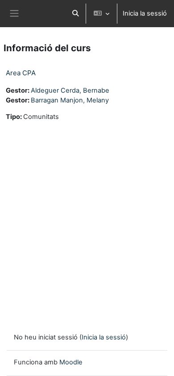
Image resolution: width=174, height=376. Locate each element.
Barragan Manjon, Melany (70, 100)
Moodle (71, 362)
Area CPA (21, 73)
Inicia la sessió (145, 13)
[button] (75, 13)
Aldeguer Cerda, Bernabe (70, 90)
